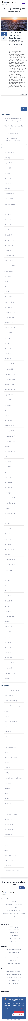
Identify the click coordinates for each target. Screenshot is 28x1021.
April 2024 (8, 183)
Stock (6, 850)
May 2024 (8, 178)
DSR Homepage (14, 927)
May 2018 (8, 534)
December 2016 (10, 611)
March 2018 (8, 544)
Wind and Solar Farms (12, 871)
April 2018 (8, 539)
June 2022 (8, 281)
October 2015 (9, 678)
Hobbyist (7, 773)
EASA (6, 752)
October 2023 (9, 199)
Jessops (7, 788)
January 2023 (9, 245)
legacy (7, 793)
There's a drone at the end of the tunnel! (14, 127)
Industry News (14, 907)
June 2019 (8, 467)
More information (18, 1009)
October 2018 (9, 508)
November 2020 (10, 379)
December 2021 (10, 312)
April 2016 (8, 652)
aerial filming (19, 43)
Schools (7, 845)
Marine (7, 799)
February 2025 (9, 152)
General (7, 768)
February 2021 (9, 364)
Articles (7, 716)
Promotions (8, 835)
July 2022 (8, 276)
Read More (23, 94)
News (18, 41)
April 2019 (8, 477)
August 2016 (8, 632)
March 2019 (8, 482)
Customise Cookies (18, 1015)
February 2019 (9, 487)
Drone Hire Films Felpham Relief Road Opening (16, 35)
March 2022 (8, 297)
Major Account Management (14, 904)
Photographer (9, 824)
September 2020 (10, 390)
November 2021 (10, 317)
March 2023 (8, 235)
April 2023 (8, 230)
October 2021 (9, 323)
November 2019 (10, 441)
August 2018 (8, 518)
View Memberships (14, 930)
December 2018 (10, 498)
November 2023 (10, 194)
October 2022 (9, 261)
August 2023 (8, 209)
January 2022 (9, 307)
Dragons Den (9, 742)
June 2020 (8, 405)
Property (7, 840)
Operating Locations (14, 938)
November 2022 (10, 256)
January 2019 (9, 493)
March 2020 (8, 420)
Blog (14, 994)
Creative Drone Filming (14, 986)
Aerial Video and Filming (12, 706)
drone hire (14, 44)
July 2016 (8, 637)
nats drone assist (18, 45)
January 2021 (9, 369)
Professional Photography (14, 949)
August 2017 (8, 575)
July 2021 (8, 338)
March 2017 (8, 601)
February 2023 (9, 240)
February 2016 (9, 663)
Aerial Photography (11, 701)
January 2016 (9, 668)
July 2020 (8, 400)
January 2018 (9, 554)
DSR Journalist (13, 40)
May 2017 (8, 591)
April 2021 (8, 353)
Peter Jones (8, 819)
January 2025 (9, 158)
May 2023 (8, 225)
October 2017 (9, 570)
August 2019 (8, 457)
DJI (6, 737)
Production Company (14, 980)
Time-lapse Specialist (14, 963)
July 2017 (7, 580)
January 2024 (9, 188)
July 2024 (8, 168)
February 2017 (9, 606)
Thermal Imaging (10, 855)
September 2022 (10, 266)
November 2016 (10, 616)
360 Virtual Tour (14, 961)
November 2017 (10, 565)
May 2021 (8, 348)
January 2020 (9, 431)
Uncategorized (9, 860)
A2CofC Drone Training (12, 690)
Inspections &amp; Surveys (13, 778)
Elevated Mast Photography (14, 971)
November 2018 (10, 503)
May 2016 (8, 647)
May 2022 (8, 286)
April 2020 (8, 415)
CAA (6, 726)
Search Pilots (14, 932)
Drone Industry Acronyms (14, 919)
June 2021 (8, 343)
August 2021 (8, 333)
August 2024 (8, 163)
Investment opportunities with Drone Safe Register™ (13, 120)
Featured (7, 762)
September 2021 (10, 328)
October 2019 (9, 446)
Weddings (8, 866)
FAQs (14, 916)
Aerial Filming (9, 695)
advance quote (12, 43)
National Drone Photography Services (14, 913)
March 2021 (8, 359)
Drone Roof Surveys (11, 133)
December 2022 (10, 250)
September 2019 (10, 451)
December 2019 (10, 436)
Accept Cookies (19, 1012)
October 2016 (9, 621)
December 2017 (10, 560)
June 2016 (8, 642)
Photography (9, 829)
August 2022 (9, 271)
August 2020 (9, 395)
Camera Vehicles (14, 952)
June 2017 (8, 585)
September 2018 (10, 513)
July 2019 (8, 462)
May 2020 (8, 410)
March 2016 (8, 658)
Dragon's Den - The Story (14, 910)
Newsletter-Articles (11, 814)
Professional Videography (14, 974)
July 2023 (8, 214)
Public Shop (14, 941)
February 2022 (9, 302)
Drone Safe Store (10, 747)
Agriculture (8, 711)
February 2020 (9, 426)
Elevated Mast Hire (11, 757)
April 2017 (8, 596)
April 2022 (8, 292)
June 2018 (8, 529)
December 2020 (10, 374)
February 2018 (9, 549)
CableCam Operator (14, 955)
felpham (19, 44)
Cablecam (8, 731)
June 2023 (8, 219)
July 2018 (8, 524)
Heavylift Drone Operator (14, 977)
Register (22, 887)
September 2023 (10, 204)
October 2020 (9, 384)
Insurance (8, 783)
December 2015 (10, 673)
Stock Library (14, 935)
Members (8, 804)
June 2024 (8, 173)
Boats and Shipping (11, 721)
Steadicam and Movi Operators (14, 958)
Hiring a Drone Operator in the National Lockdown (13, 139)
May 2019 (8, 472)
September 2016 (10, 627)
